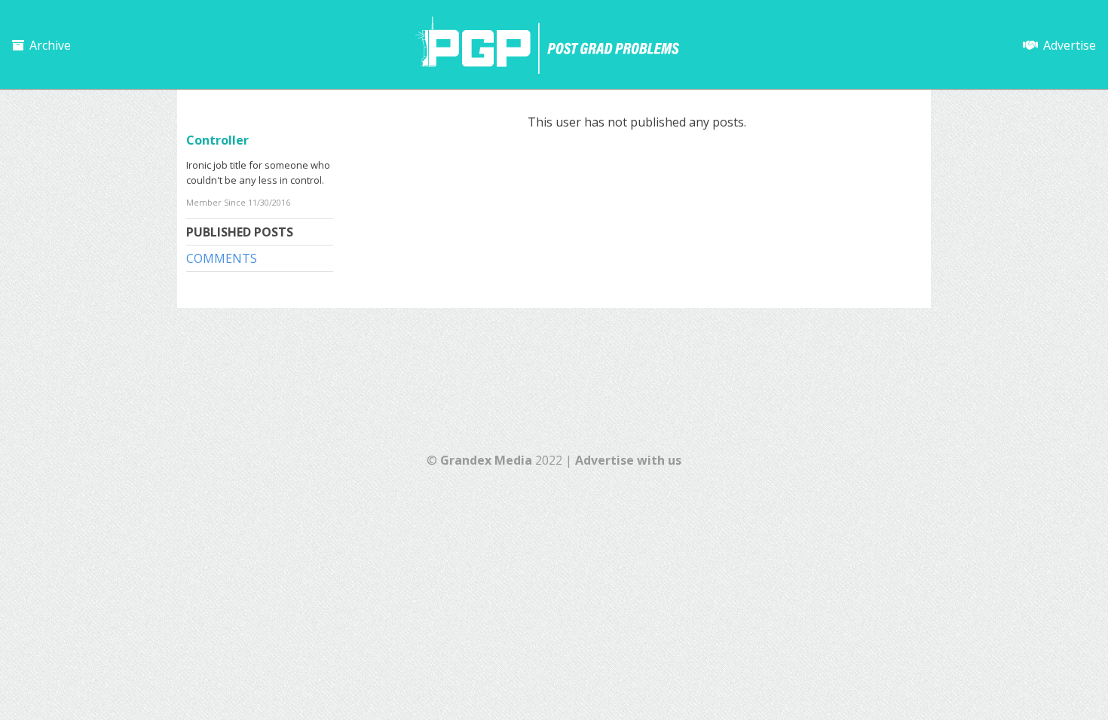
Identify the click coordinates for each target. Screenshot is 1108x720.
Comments (221, 258)
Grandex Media (486, 460)
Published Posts (239, 232)
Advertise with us (628, 460)
